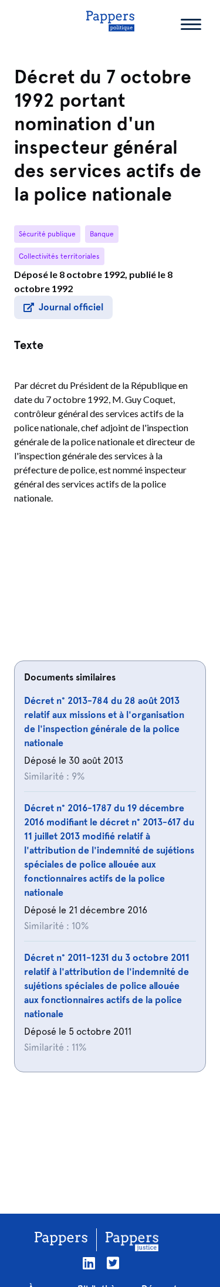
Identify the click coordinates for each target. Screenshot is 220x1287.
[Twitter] (113, 1263)
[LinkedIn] (89, 1263)
